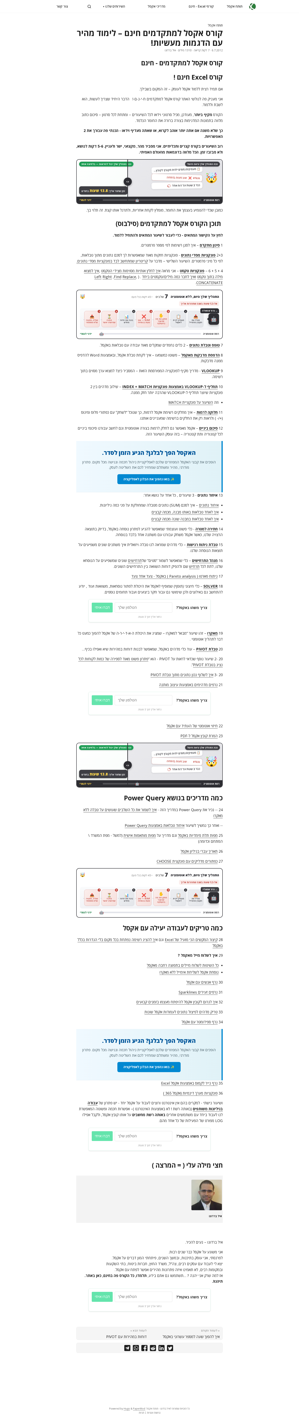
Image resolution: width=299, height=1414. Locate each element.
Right (107, 276)
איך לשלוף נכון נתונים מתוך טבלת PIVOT (182, 674)
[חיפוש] (89, 6)
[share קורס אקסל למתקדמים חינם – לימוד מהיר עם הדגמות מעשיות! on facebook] (144, 1349)
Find (117, 276)
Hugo (127, 1408)
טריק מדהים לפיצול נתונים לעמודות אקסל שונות (181, 1011)
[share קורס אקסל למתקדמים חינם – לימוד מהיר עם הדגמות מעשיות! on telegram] (127, 1349)
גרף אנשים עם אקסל (202, 982)
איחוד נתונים (209, 505)
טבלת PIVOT (207, 649)
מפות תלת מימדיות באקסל (198, 835)
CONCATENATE (209, 282)
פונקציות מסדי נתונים (198, 255)
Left (97, 276)
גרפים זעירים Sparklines (198, 992)
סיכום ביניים (208, 428)
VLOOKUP (211, 370)
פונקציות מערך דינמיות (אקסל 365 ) (190, 1093)
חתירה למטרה (206, 529)
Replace (129, 276)
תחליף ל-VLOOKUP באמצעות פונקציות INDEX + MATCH (170, 386)
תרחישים (135, 560)
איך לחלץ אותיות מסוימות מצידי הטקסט (130, 270)
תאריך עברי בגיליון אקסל (199, 851)
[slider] (127, 182)
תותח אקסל (234, 6)
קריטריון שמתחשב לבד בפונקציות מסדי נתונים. (112, 261)
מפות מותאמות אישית (139, 835)
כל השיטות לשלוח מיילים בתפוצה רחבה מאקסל (183, 965)
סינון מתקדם (210, 245)
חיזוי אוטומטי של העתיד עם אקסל (192, 725)
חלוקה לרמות (207, 412)
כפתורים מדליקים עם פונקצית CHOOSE (187, 861)
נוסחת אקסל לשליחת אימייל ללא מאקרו (189, 972)
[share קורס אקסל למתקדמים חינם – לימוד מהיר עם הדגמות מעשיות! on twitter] (170, 1349)
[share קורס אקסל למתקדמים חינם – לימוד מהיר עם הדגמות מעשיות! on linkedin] (161, 1349)
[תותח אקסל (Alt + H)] (253, 6)
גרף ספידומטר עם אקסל (200, 1021)
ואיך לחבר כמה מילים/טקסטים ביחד (169, 276)
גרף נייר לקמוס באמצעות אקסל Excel (189, 1083)
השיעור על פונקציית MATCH (190, 402)
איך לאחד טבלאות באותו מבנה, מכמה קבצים (185, 512)
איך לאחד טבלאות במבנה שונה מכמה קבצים (185, 519)
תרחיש (194, 566)
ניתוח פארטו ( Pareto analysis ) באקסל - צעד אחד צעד (174, 576)
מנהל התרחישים (205, 560)
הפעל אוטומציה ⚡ (149, 325)
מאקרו (212, 633)
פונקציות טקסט (192, 270)
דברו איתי (102, 608)
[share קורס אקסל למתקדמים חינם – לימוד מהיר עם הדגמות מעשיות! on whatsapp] (136, 1349)
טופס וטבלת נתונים (204, 345)
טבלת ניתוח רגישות (202, 544)
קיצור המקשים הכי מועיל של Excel (191, 939)
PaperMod (139, 1408)
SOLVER (210, 586)
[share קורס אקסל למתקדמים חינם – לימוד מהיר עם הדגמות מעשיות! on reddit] (153, 1349)
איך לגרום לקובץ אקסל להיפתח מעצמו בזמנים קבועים (177, 1001)
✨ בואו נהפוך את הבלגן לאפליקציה (149, 479)
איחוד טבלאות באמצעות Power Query (154, 825)
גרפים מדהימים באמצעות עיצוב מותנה (188, 684)
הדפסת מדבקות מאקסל (200, 355)
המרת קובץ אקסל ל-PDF (199, 735)
